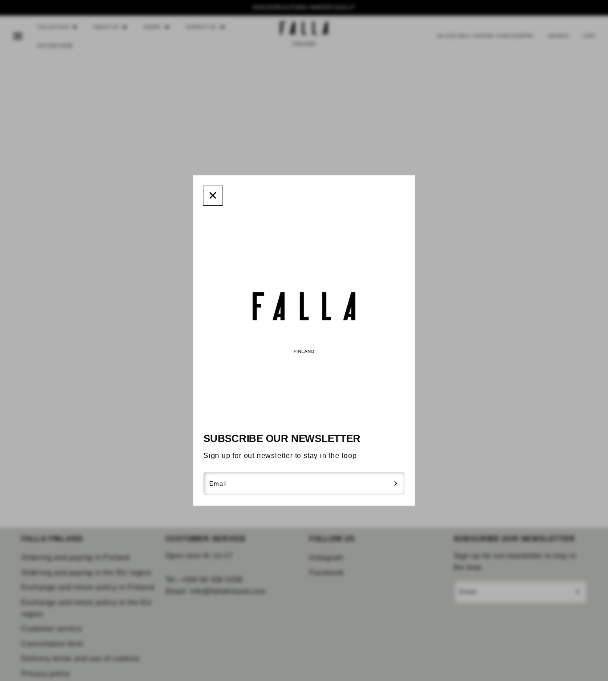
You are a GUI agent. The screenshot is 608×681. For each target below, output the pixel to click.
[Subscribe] (396, 483)
